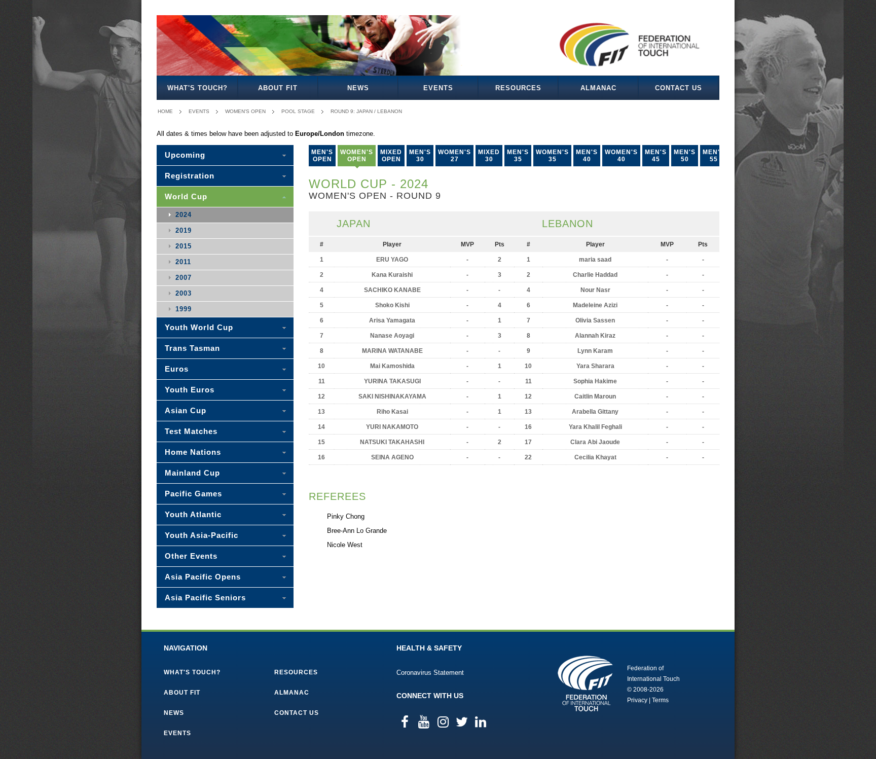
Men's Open (322, 156)
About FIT (278, 88)
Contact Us (678, 88)
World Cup (186, 196)
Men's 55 (713, 156)
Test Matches (191, 431)
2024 (183, 215)
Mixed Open (391, 156)
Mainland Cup (192, 472)
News (358, 88)
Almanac (598, 88)
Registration (189, 175)
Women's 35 (552, 156)
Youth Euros (189, 389)
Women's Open (245, 111)
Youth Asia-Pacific (201, 535)
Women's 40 (621, 156)
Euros (177, 369)
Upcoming (185, 155)
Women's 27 (454, 156)
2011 (183, 262)
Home (165, 111)
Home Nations (193, 452)
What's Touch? (197, 88)
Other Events (191, 556)
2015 (183, 246)
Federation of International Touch (585, 683)
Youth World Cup (199, 327)
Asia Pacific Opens (203, 576)
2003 (183, 293)
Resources (518, 88)
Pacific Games (193, 493)
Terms (660, 700)
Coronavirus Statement (430, 672)
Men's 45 (656, 156)
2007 (183, 277)
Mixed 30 (489, 156)
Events (438, 88)
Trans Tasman (192, 348)
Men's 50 (685, 156)
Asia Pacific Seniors (205, 597)
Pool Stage (298, 111)
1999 (183, 309)
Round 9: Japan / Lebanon (366, 111)
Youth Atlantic (193, 514)
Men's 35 (518, 156)
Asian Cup (185, 410)
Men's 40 (587, 156)
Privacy (637, 700)
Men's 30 (420, 156)
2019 (183, 230)
